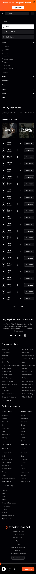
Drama (23, 428)
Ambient (4, 419)
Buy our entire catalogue (18, 554)
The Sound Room (9, 184)
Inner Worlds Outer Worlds (11, 365)
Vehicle (4, 512)
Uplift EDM (9, 156)
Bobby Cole (9, 299)
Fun (22, 465)
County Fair (6, 362)
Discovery (25, 352)
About (18, 541)
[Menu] (2, 13)
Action (23, 415)
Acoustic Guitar (7, 453)
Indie (3, 441)
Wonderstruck (27, 375)
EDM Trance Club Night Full (9, 297)
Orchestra (5, 472)
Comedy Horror (7, 375)
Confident (24, 459)
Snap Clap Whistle (28, 391)
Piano (4, 475)
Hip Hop (4, 438)
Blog (18, 544)
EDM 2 (9, 237)
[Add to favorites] (14, 569)
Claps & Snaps (7, 459)
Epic (22, 456)
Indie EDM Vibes (9, 203)
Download (29, 143)
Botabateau (9, 570)
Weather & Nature (8, 516)
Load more (5, 72)
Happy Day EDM (9, 291)
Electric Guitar (6, 462)
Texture (4, 509)
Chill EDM (9, 250)
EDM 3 (9, 230)
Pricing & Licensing (18, 547)
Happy (23, 469)
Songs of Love (27, 371)
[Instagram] (25, 335)
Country (4, 425)
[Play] (4, 569)
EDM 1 (9, 243)
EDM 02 (9, 169)
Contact (18, 550)
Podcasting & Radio (13, 326)
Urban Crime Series (29, 365)
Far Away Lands (27, 381)
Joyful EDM (9, 264)
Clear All (12, 112)
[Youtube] (20, 335)
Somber (23, 478)
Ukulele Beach (27, 397)
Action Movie (6, 368)
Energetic (24, 453)
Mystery (4, 387)
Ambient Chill (26, 387)
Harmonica (5, 465)
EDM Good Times (9, 284)
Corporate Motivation (9, 397)
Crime (23, 425)
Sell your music (18, 558)
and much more (18, 331)
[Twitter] (11, 335)
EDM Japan (9, 183)
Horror (23, 434)
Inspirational (25, 472)
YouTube (6, 324)
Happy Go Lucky (7, 381)
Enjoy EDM (9, 210)
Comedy (24, 422)
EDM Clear (9, 270)
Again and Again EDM (9, 277)
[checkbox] (18, 47)
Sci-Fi (23, 441)
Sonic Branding (27, 394)
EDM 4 (9, 216)
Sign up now (18, 7)
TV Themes (6, 352)
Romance (24, 438)
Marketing (26, 326)
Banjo (4, 456)
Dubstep (25, 378)
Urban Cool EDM (9, 189)
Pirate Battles (6, 378)
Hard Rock (5, 359)
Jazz (23, 362)
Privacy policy (18, 538)
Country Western (28, 356)
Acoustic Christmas (29, 359)
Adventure (24, 419)
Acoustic (5, 415)
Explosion (5, 490)
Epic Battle (5, 391)
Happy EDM (9, 149)
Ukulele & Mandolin (8, 478)
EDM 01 (9, 176)
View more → (6, 400)
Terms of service (18, 534)
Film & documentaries (20, 324)
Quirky (24, 368)
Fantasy (23, 431)
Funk (3, 431)
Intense (23, 475)
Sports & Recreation (9, 503)
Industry (4, 497)
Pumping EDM (9, 257)
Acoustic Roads (27, 349)
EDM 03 (9, 162)
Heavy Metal (6, 434)
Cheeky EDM (9, 223)
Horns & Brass (7, 469)
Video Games (26, 329)
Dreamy (23, 462)
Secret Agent (6, 371)
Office (4, 500)
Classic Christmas (8, 394)
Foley (3, 493)
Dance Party (6, 349)
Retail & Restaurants (11, 329)
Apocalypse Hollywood (9, 384)
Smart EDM (9, 568)
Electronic (5, 428)
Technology (6, 506)
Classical (5, 422)
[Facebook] (16, 335)
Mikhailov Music (9, 164)
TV (31, 324)
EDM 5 (9, 196)
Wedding (5, 356)
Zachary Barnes (9, 198)
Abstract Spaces (27, 384)
